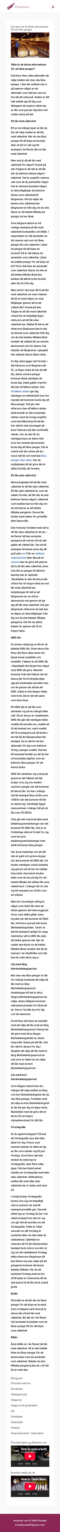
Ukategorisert (19, 1394)
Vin (13, 1411)
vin (23, 553)
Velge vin (16, 1399)
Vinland (15, 1427)
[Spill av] (15, 1463)
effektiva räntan (20, 391)
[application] (30, 1456)
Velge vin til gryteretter (24, 1405)
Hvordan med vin (21, 1383)
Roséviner (17, 1388)
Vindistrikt (17, 1422)
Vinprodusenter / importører (27, 1433)
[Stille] (40, 1463)
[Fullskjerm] (45, 1463)
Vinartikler (17, 1416)
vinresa (15, 562)
